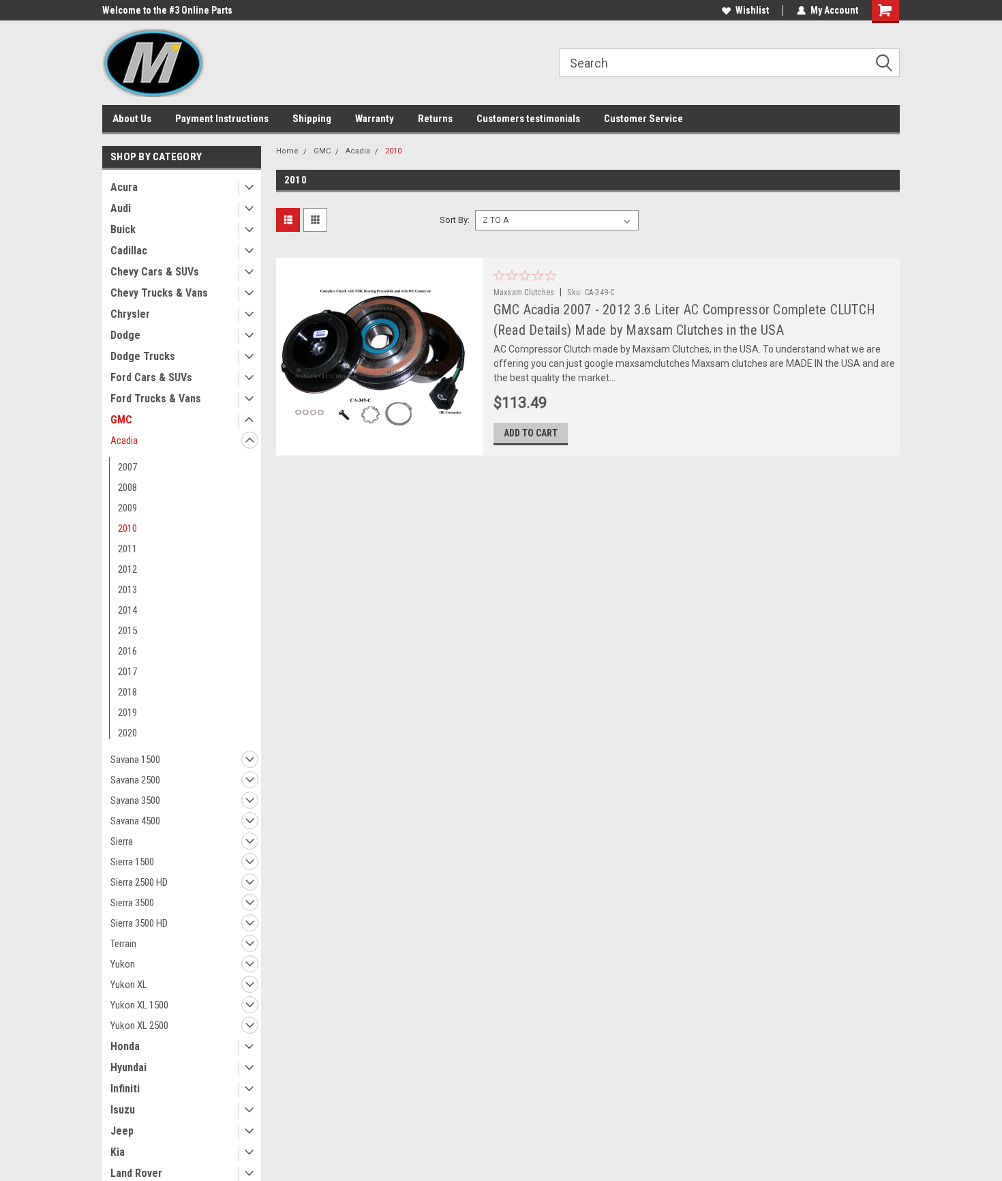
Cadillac (128, 250)
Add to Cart (531, 433)
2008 (127, 487)
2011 (127, 549)
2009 (127, 508)
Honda (125, 1046)
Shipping (311, 119)
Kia (117, 1152)
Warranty (374, 119)
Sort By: (455, 220)
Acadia (124, 440)
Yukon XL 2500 (139, 1025)
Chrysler (130, 314)
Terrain (123, 944)
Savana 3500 (135, 800)
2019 (127, 712)
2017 (127, 672)
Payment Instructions (222, 119)
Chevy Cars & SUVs (154, 271)
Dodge (125, 335)
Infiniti (125, 1088)
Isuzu (122, 1109)
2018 (127, 692)
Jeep (122, 1130)
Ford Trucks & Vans (155, 398)
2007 (127, 467)
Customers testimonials (528, 119)
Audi (120, 208)
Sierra (121, 841)
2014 (127, 610)
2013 (127, 590)
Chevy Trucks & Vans (159, 292)
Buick (123, 229)
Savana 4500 (135, 821)
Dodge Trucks (142, 356)
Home (287, 151)
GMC (121, 419)
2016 (127, 651)
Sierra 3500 (132, 903)
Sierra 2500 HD (139, 882)
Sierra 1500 (132, 862)
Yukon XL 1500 (139, 1005)
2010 (127, 528)
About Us (131, 119)
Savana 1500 (135, 759)
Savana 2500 (135, 780)
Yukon (122, 964)
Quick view (378, 445)
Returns (435, 119)
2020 (127, 733)
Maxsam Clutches (524, 292)
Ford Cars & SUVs (151, 377)
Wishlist (752, 10)
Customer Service (643, 119)
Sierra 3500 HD (139, 923)
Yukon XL (128, 984)
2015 (127, 631)
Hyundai (128, 1067)
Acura (124, 187)
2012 (127, 569)
